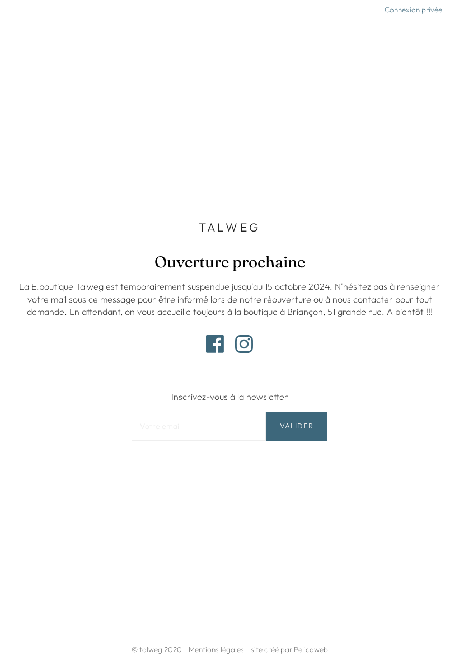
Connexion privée (413, 9)
